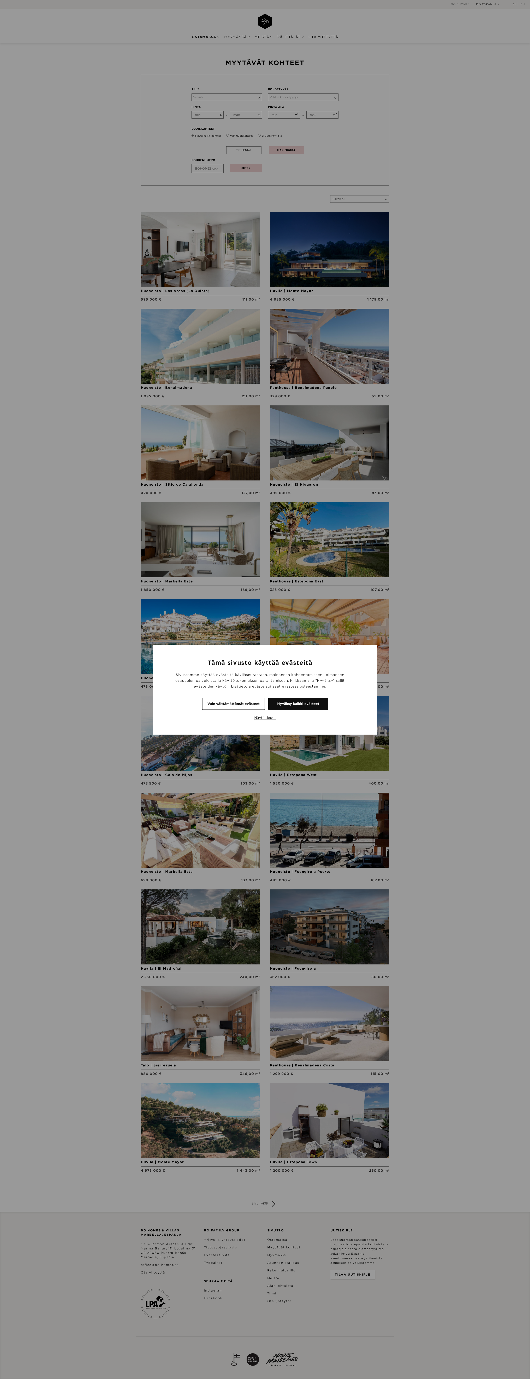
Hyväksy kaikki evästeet (298, 704)
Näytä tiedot (265, 717)
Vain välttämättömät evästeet (233, 704)
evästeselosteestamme (303, 686)
